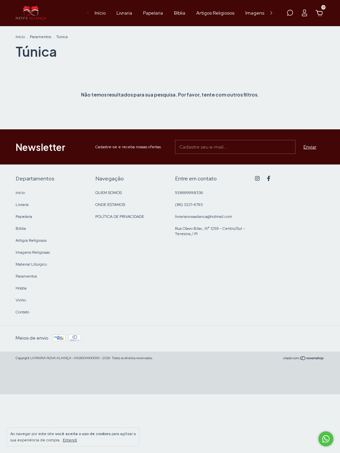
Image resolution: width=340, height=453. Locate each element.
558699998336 (189, 192)
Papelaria (153, 13)
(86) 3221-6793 (189, 204)
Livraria (124, 13)
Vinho (21, 300)
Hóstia (21, 288)
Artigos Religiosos (215, 13)
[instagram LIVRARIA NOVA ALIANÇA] (257, 178)
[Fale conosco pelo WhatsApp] (325, 438)
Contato (22, 312)
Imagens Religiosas (33, 252)
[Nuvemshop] (303, 359)
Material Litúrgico (31, 264)
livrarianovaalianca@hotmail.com (203, 216)
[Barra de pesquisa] (290, 14)
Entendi (70, 440)
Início (100, 13)
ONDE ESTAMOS (110, 204)
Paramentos (40, 36)
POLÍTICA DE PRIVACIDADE (119, 216)
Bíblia (179, 13)
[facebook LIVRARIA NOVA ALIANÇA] (268, 178)
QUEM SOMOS (108, 192)
